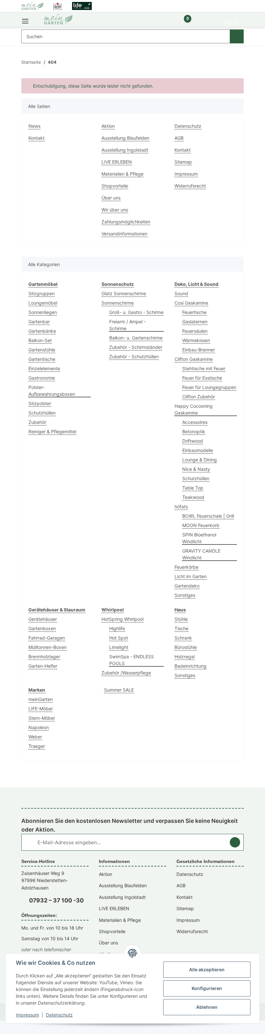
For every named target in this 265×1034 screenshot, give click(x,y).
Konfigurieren (207, 988)
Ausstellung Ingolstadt (124, 150)
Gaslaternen (194, 321)
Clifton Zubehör (198, 396)
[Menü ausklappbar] (25, 20)
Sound (181, 293)
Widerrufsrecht (190, 185)
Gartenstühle (41, 349)
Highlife (117, 628)
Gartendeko (187, 585)
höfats (181, 506)
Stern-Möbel (41, 718)
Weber (35, 736)
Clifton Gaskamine (194, 359)
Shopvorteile (114, 185)
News (34, 126)
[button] (165, 22)
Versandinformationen (124, 233)
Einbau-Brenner (198, 349)
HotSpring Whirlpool (122, 619)
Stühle (181, 619)
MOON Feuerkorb (200, 525)
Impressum (27, 1015)
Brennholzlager (44, 656)
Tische (181, 628)
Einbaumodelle (197, 450)
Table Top (192, 487)
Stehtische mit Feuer (203, 368)
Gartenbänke (42, 331)
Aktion (108, 126)
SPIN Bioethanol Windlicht (199, 538)
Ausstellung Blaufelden (125, 138)
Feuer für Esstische (202, 378)
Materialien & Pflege (122, 174)
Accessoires (194, 422)
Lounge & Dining (199, 459)
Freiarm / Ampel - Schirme (127, 325)
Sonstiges (185, 595)
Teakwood (193, 497)
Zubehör (37, 422)
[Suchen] (237, 36)
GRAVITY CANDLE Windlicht (201, 554)
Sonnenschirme (117, 303)
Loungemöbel (42, 303)
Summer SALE (119, 690)
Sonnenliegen (42, 312)
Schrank (183, 638)
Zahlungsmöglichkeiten (125, 221)
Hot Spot (118, 638)
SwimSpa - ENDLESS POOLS (131, 660)
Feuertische (194, 312)
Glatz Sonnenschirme (123, 293)
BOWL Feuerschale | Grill (208, 516)
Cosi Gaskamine (191, 303)
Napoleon (38, 727)
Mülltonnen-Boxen (47, 647)
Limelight (118, 647)
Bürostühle (186, 647)
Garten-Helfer (42, 666)
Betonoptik (193, 431)
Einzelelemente (44, 368)
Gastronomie (41, 378)
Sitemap (183, 162)
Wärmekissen (196, 340)
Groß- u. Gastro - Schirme (136, 312)
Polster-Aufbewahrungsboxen (51, 390)
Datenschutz (59, 1015)
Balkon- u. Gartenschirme (136, 337)
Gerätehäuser (42, 619)
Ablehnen (206, 1007)
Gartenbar (39, 321)
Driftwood (192, 441)
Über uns (111, 197)
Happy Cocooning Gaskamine (194, 409)
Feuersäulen (194, 331)
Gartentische (41, 359)
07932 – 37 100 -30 (56, 900)
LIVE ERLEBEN (116, 162)
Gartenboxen (42, 628)
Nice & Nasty (196, 469)
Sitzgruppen (41, 293)
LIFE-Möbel (40, 708)
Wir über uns (114, 209)
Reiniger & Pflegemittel (52, 431)
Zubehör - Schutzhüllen (134, 356)
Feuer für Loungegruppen (209, 387)
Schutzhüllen (42, 412)
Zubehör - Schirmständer (135, 347)
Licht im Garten (191, 576)
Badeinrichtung (191, 666)
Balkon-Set (40, 340)
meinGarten (40, 699)
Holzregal (185, 656)
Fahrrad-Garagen (46, 638)
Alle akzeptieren (207, 969)
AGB (179, 138)
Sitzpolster (39, 403)
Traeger (36, 746)
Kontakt (36, 138)
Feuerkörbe (186, 567)
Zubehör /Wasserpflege (126, 672)
